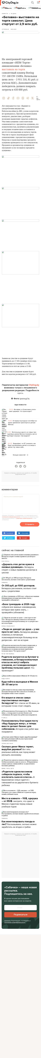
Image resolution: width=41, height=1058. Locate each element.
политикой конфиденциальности (11, 517)
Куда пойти (6, 678)
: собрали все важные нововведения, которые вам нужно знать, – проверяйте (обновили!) (19, 608)
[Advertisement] (21, 478)
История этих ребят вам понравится (20, 726)
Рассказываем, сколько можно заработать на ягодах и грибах (19, 824)
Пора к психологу (8, 626)
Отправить (29, 524)
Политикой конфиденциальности (14, 922)
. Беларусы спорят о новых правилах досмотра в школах (19, 568)
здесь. (20, 393)
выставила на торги (13, 69)
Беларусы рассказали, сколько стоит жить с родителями (19, 588)
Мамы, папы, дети (8, 768)
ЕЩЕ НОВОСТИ (20, 405)
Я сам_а (4, 717)
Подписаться (20, 914)
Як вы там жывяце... (8, 653)
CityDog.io (5, 29)
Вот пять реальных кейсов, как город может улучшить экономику (18, 750)
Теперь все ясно (7, 743)
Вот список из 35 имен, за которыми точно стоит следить (20, 701)
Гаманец (5, 582)
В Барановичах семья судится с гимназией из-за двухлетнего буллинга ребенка (20, 778)
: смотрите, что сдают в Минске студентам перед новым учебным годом (20, 802)
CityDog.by (34, 385)
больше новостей (19, 455)
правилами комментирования (24, 518)
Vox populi (5, 561)
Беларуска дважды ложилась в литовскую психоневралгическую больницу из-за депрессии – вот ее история (20, 635)
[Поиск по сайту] (32, 2)
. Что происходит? (20, 664)
